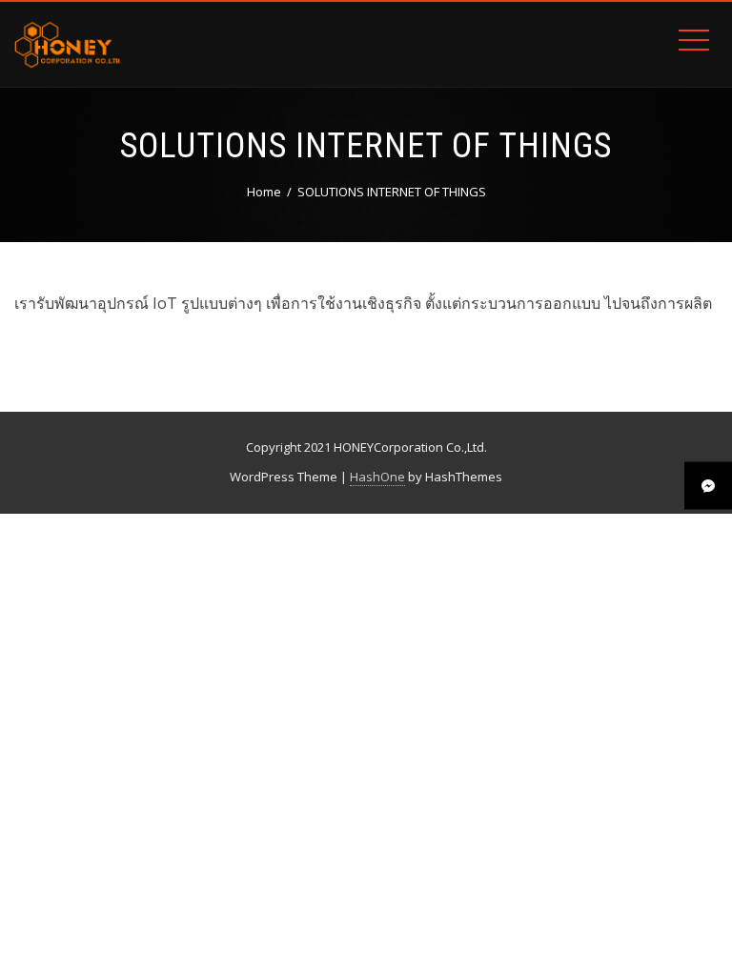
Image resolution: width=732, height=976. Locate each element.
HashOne (377, 476)
